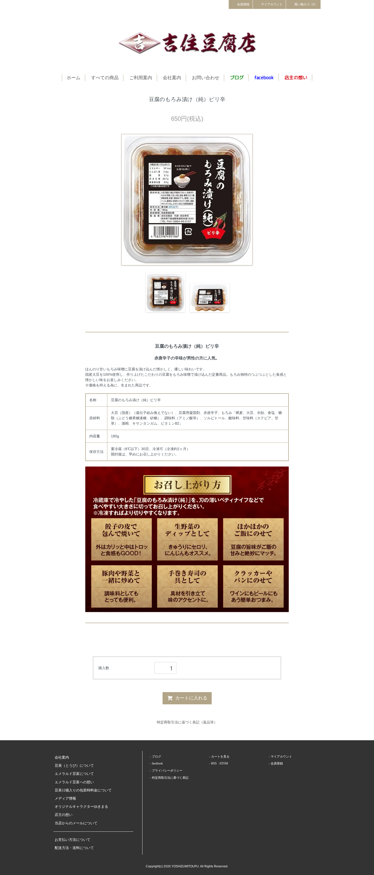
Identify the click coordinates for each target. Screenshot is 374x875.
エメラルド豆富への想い (74, 782)
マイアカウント (271, 4)
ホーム (73, 77)
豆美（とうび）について (74, 766)
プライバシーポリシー (167, 770)
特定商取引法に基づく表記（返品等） (187, 722)
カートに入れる (191, 698)
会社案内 (172, 77)
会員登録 (243, 4)
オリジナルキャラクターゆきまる (81, 807)
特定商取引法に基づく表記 (170, 777)
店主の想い (64, 815)
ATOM (223, 763)
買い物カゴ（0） (305, 4)
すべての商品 (105, 77)
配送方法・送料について (74, 848)
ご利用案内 (140, 77)
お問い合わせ (205, 77)
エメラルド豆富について (74, 774)
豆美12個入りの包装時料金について (83, 790)
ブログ (156, 756)
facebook (157, 763)
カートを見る (220, 756)
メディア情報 (65, 798)
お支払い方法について (72, 840)
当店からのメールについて (76, 823)
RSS (214, 763)
